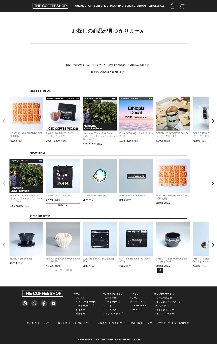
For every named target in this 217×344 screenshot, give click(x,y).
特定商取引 (136, 322)
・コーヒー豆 (109, 297)
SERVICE (130, 5)
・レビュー (79, 309)
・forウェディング (163, 305)
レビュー (102, 322)
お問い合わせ (182, 322)
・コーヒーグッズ (112, 301)
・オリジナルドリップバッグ (168, 301)
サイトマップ (118, 322)
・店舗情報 (79, 313)
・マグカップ (109, 309)
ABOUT (141, 5)
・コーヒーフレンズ (84, 305)
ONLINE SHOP (83, 5)
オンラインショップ (113, 293)
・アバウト (79, 297)
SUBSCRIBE (101, 5)
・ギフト (107, 305)
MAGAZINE (116, 5)
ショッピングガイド (82, 322)
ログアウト (46, 322)
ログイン (31, 322)
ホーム (77, 293)
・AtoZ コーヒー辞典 (84, 301)
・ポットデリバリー (164, 309)
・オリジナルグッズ (113, 313)
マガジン (134, 293)
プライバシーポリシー (159, 322)
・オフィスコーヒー (164, 313)
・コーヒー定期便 (163, 297)
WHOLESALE (156, 5)
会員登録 (62, 322)
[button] (4, 121)
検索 (160, 270)
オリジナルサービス (164, 293)
